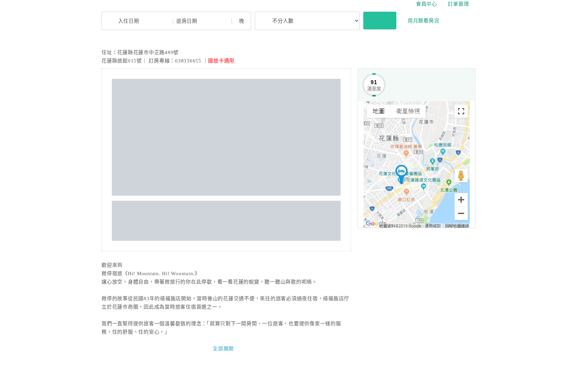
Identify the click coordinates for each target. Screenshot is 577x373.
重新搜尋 (380, 20)
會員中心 (425, 4)
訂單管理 (458, 4)
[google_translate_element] (473, 4)
